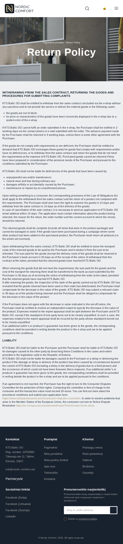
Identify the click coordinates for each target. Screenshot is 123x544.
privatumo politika (88, 519)
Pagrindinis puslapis (53, 42)
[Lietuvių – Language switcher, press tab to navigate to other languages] (101, 8)
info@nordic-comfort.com (20, 469)
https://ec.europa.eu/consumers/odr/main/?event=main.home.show (55, 405)
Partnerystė (14, 479)
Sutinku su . (83, 519)
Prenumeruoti (113, 510)
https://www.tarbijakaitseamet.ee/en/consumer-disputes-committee (41, 398)
